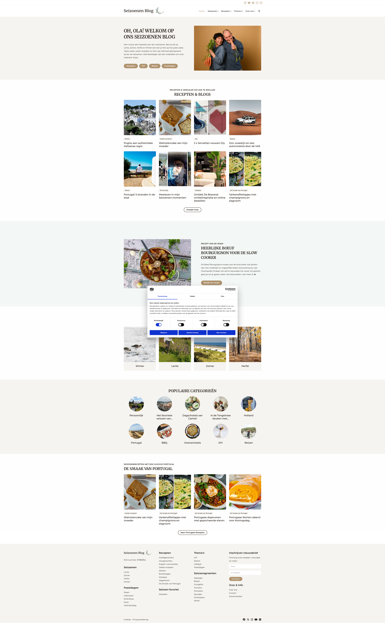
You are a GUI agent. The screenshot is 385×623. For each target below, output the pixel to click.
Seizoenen (212, 11)
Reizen (155, 66)
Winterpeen (199, 597)
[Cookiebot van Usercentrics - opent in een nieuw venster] (226, 289)
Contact (232, 593)
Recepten (225, 11)
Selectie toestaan (193, 332)
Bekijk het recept (211, 283)
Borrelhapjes (164, 574)
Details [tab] (192, 296)
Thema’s (238, 11)
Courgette (198, 584)
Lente (126, 572)
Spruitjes (198, 594)
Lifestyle (197, 564)
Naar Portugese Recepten (193, 532)
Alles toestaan (221, 332)
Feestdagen (169, 66)
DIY (143, 66)
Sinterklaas (129, 599)
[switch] (181, 324)
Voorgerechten (165, 561)
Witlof (196, 601)
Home (202, 11)
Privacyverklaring (140, 619)
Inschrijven (236, 579)
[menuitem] (201, 11)
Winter (127, 582)
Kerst (126, 602)
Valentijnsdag (130, 605)
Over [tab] (222, 296)
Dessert (162, 571)
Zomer (127, 575)
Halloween (129, 596)
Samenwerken (235, 596)
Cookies (127, 619)
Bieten (197, 581)
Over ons (250, 11)
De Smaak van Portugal (169, 584)
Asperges (198, 578)
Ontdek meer (192, 210)
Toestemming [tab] (162, 296)
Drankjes (163, 577)
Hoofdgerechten (166, 558)
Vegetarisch (164, 580)
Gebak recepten (166, 567)
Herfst (126, 579)
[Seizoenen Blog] (144, 11)
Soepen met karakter (168, 564)
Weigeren (163, 332)
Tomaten (198, 588)
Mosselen (163, 594)
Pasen (126, 592)
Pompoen (198, 591)
